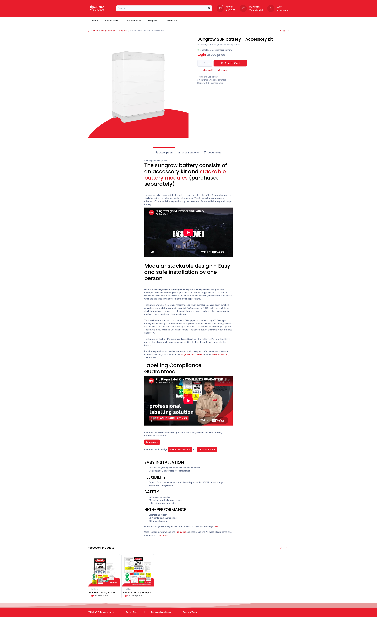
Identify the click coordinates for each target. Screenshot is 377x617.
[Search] (209, 8)
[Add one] (209, 63)
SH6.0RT (225, 354)
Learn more (152, 442)
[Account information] (270, 8)
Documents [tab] (214, 152)
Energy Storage (108, 30)
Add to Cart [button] (232, 63)
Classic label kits (207, 449)
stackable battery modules (185, 174)
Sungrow (123, 30)
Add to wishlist (207, 70)
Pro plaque (181, 532)
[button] (281, 548)
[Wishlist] (243, 8)
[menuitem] (94, 21)
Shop (95, 30)
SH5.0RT (216, 354)
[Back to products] (284, 30)
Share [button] (223, 70)
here (216, 526)
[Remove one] (200, 63)
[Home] (89, 30)
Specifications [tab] (190, 152)
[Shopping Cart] (220, 8)
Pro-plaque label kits (180, 449)
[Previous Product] (280, 31)
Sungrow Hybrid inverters (192, 354)
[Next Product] (288, 31)
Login (201, 54)
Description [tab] (165, 152)
